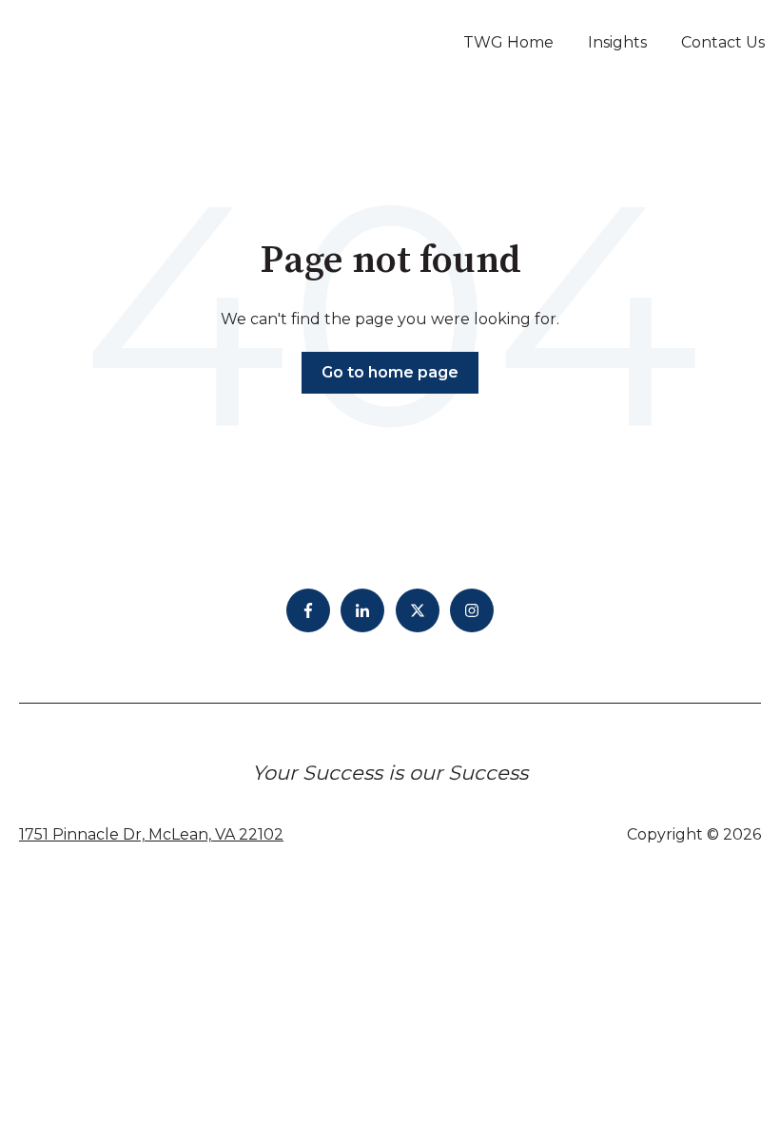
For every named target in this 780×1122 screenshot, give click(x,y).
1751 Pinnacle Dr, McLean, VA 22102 (151, 834)
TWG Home (508, 42)
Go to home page (390, 372)
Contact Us (723, 42)
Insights (617, 42)
